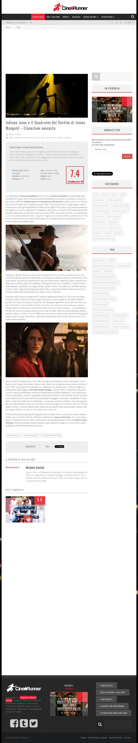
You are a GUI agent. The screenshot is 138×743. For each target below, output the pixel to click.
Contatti (83, 738)
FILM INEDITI (106, 699)
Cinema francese (101, 211)
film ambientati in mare (104, 277)
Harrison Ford (51, 137)
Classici (76, 16)
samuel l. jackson (120, 326)
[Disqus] (47, 565)
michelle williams (101, 321)
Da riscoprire (114, 217)
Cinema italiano (120, 211)
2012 (96, 194)
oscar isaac (118, 321)
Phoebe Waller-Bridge (51, 435)
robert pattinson (101, 326)
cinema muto (124, 266)
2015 (123, 194)
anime (112, 260)
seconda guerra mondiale (105, 332)
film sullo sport (120, 315)
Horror (97, 233)
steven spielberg (64, 137)
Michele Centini (15, 134)
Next (129, 109)
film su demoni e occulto (105, 299)
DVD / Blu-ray (53, 16)
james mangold (30, 435)
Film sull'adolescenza (103, 310)
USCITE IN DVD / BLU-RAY (112, 692)
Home (8, 27)
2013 (105, 194)
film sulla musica (101, 315)
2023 (11, 137)
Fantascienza (29, 137)
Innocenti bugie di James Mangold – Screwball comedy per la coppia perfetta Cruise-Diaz (26, 509)
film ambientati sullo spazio (106, 282)
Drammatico (99, 222)
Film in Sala (38, 16)
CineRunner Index (115, 738)
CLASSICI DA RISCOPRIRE (112, 706)
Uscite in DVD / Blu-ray (104, 239)
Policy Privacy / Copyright (97, 738)
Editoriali (113, 222)
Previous (94, 109)
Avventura (19, 137)
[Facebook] (112, 22)
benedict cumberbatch (104, 266)
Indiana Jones (13, 435)
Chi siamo (128, 22)
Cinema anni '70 (114, 200)
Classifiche (107, 16)
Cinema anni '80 (101, 205)
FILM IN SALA (106, 685)
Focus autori (89, 16)
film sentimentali (101, 293)
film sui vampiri (100, 304)
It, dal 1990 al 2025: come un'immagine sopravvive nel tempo (58, 23)
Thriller (118, 233)
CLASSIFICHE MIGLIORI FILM (113, 712)
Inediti (66, 16)
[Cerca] (133, 17)
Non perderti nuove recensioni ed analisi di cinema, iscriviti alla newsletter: (111, 142)
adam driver (99, 260)
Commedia (98, 217)
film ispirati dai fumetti (104, 288)
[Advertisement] (69, 50)
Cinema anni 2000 (120, 205)
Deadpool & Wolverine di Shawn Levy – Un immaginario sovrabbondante (112, 110)
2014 (114, 194)
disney (96, 271)
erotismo (108, 271)
